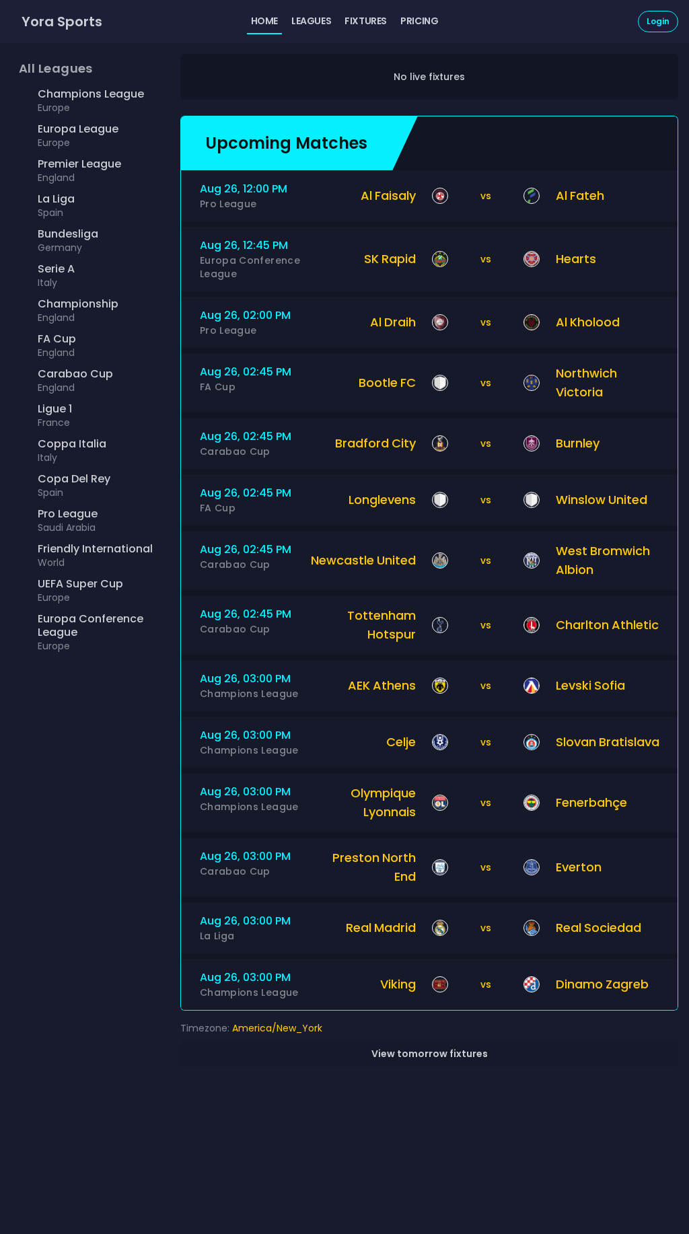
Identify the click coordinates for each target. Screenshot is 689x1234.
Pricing (419, 21)
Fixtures (365, 21)
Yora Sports (62, 21)
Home (264, 21)
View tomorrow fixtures (429, 1053)
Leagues (311, 21)
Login (658, 21)
